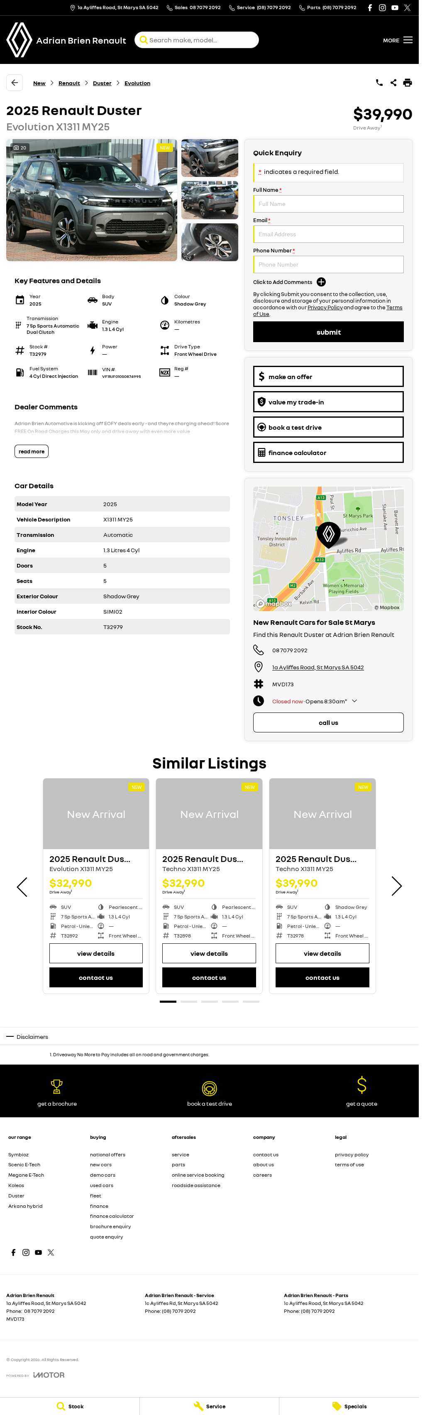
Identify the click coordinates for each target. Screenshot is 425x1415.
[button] (122, 200)
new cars (101, 1164)
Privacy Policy (325, 307)
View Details (96, 953)
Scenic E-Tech (24, 1164)
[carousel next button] (396, 886)
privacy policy (352, 1154)
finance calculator (112, 1216)
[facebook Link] (370, 7)
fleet (95, 1195)
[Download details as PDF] (408, 83)
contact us (265, 1154)
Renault (69, 82)
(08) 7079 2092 (178, 1311)
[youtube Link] (395, 7)
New (39, 82)
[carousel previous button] (22, 886)
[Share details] (393, 83)
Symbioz (18, 1154)
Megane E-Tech (26, 1175)
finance (99, 1206)
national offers (107, 1154)
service (180, 1154)
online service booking (198, 1175)
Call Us (328, 722)
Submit (329, 331)
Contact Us (96, 977)
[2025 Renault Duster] (96, 813)
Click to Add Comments (283, 282)
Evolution (137, 82)
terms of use (349, 1164)
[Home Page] (19, 40)
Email (262, 220)
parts (178, 1164)
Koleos (16, 1185)
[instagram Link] (382, 7)
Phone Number (274, 250)
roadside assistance (196, 1185)
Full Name (267, 189)
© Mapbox (387, 607)
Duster (102, 82)
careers (262, 1175)
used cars (101, 1185)
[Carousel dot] (168, 1002)
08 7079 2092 (290, 650)
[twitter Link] (407, 7)
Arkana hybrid (25, 1206)
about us (263, 1164)
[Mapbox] (275, 604)
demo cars (102, 1175)
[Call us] (379, 83)
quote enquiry (106, 1237)
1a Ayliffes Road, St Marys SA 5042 (318, 667)
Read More (31, 451)
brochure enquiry (110, 1226)
